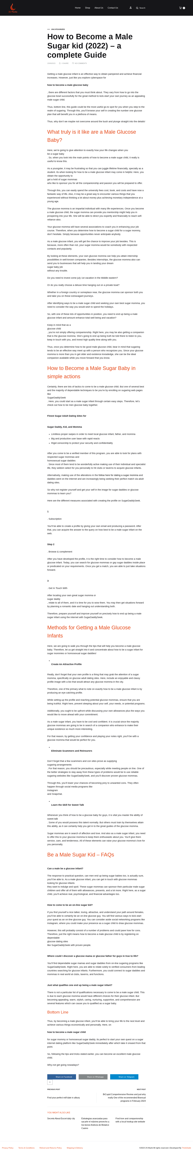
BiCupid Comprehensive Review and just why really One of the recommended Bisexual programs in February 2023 (124, 1097)
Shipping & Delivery (75, 1148)
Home (78, 8)
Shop (87, 8)
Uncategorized (58, 29)
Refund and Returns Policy (51, 1148)
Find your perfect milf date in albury (63, 1098)
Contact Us (113, 8)
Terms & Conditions (26, 1148)
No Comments (81, 63)
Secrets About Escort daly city (61, 1118)
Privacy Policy (7, 1148)
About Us (99, 8)
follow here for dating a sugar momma (118, 475)
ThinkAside (186, 1148)
